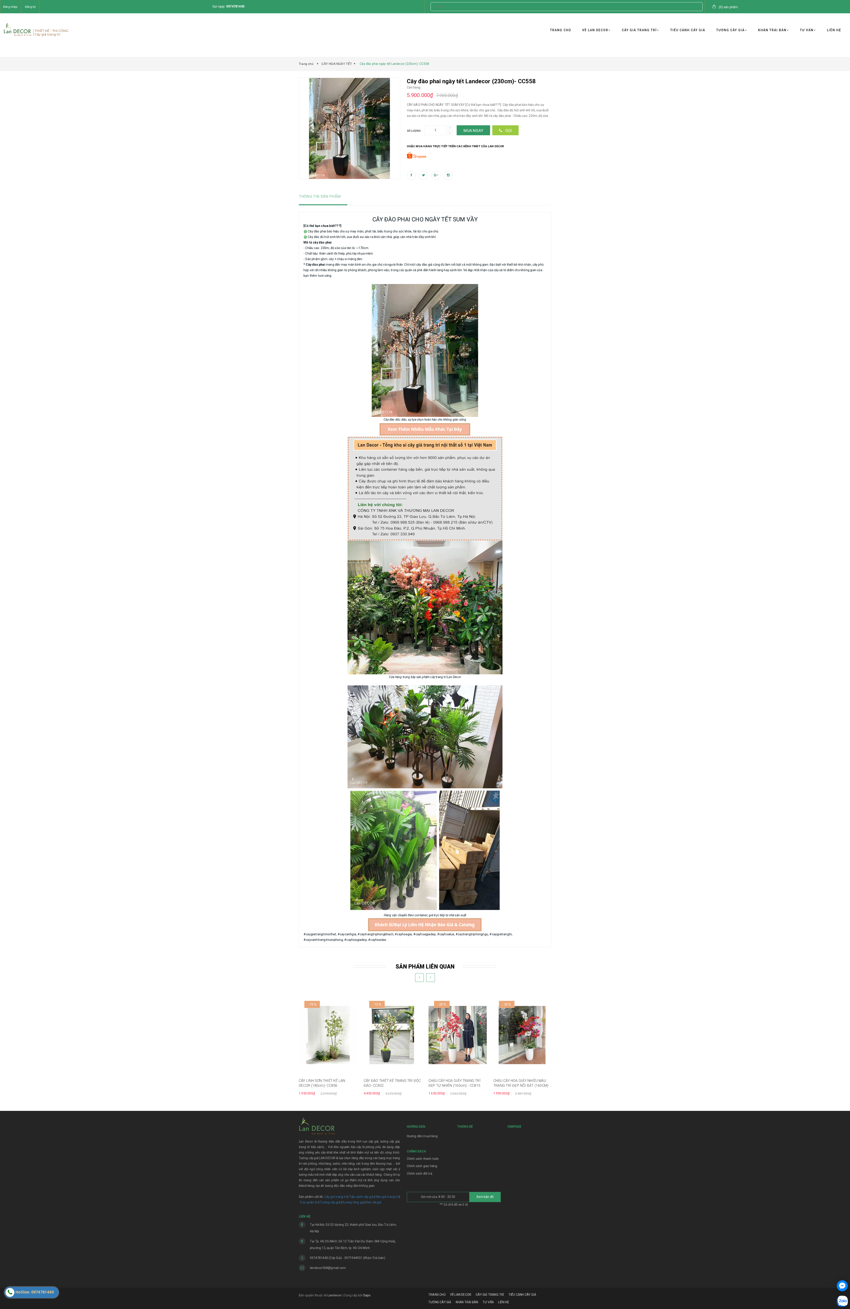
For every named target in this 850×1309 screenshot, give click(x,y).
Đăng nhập (10, 6)
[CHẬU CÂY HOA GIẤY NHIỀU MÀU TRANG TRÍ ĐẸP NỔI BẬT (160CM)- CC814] (522, 1035)
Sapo (367, 1295)
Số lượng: (414, 130)
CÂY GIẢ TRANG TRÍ (639, 30)
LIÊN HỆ (834, 30)
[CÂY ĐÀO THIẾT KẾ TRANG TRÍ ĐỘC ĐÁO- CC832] (393, 1035)
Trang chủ (307, 64)
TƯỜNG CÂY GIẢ (730, 30)
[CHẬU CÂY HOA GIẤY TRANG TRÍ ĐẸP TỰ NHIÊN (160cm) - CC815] (458, 1035)
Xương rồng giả (353, 1202)
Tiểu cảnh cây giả (361, 1197)
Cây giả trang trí (335, 1197)
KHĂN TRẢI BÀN (772, 30)
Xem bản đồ (485, 1197)
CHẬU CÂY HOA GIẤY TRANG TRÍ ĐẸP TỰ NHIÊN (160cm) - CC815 (455, 1083)
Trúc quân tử (308, 1202)
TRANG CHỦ (560, 30)
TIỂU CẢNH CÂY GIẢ (687, 30)
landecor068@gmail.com (328, 1268)
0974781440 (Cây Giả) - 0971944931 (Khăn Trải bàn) (347, 1258)
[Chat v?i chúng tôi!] (842, 1285)
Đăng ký (30, 6)
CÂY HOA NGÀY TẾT (336, 64)
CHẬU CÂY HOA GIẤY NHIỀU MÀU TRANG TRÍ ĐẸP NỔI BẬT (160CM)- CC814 (521, 1083)
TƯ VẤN (806, 30)
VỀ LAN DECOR (595, 30)
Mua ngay (473, 130)
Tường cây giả (329, 1202)
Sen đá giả (373, 1202)
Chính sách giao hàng (422, 1166)
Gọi (508, 130)
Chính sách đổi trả (420, 1173)
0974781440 (235, 6)
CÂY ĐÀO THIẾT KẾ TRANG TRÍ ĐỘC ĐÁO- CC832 (392, 1083)
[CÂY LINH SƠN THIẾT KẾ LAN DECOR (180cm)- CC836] (328, 1035)
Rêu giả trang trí (387, 1197)
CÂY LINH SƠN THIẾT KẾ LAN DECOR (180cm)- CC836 (322, 1083)
